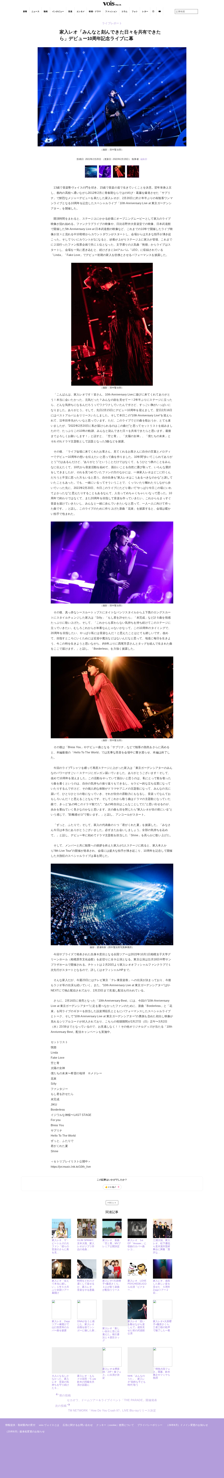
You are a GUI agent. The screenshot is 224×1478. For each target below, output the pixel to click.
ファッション (111, 11)
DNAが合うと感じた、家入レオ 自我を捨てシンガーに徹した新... (87, 1326)
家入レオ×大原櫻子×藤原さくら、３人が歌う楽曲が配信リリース (111, 1285)
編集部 (143, 159)
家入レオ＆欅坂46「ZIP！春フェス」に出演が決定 (111, 1373)
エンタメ (81, 11)
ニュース (35, 11)
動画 (46, 11)
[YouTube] (159, 11)
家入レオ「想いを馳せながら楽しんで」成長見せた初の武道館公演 (136, 1327)
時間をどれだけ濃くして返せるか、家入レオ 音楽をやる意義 (85, 1285)
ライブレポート (112, 23)
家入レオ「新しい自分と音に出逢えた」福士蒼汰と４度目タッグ (111, 1334)
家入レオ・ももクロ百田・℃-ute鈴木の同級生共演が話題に (86, 1380)
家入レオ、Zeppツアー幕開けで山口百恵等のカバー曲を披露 (61, 1326)
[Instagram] (153, 11)
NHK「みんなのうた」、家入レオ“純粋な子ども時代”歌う (137, 1380)
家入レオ (112, 1203)
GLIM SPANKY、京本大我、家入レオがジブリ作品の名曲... (86, 1245)
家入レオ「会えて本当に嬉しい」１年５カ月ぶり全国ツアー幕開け (60, 1286)
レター (145, 11)
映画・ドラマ (95, 11)
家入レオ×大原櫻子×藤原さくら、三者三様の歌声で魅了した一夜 (162, 1326)
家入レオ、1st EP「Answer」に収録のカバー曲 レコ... (137, 1245)
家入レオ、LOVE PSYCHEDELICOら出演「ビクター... (137, 1285)
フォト (135, 11)
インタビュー (58, 11)
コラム (124, 11)
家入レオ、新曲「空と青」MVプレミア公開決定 (111, 1243)
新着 (25, 11)
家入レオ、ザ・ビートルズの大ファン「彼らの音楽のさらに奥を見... (60, 1246)
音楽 (70, 11)
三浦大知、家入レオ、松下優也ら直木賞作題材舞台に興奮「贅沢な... (161, 1246)
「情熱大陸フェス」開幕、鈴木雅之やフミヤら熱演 (161, 1373)
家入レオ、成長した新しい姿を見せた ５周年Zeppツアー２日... (161, 1286)
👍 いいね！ (112, 1187)
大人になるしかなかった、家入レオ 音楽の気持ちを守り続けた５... (60, 1381)
